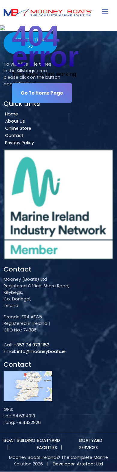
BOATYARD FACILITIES (48, 444)
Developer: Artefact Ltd (78, 464)
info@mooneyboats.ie (41, 351)
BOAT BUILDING (19, 440)
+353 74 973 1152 (31, 345)
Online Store (18, 128)
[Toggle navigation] (105, 12)
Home (11, 114)
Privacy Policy (19, 143)
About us (15, 121)
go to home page (42, 93)
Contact (14, 135)
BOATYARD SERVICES (90, 444)
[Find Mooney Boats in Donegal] (28, 386)
